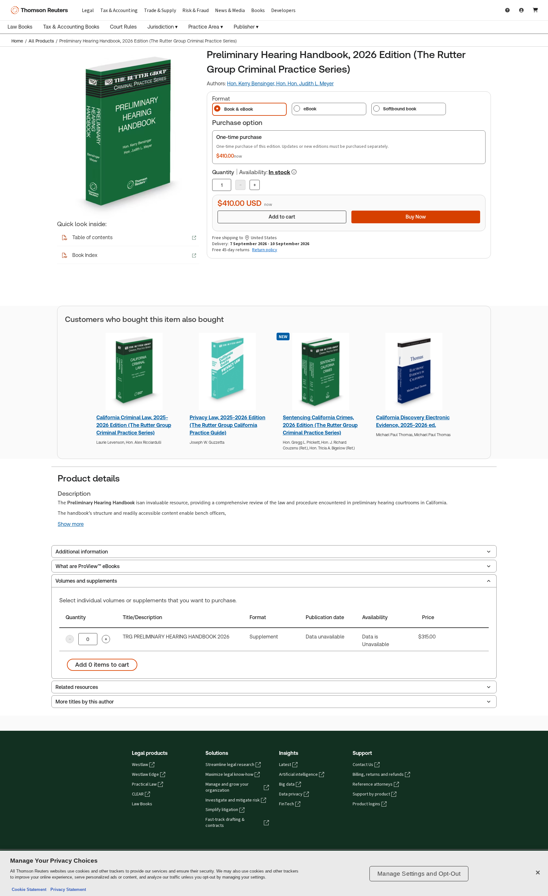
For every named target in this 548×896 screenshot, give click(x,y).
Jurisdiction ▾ (162, 27)
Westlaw (140, 765)
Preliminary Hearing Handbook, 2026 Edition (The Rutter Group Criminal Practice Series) (148, 40)
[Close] (538, 873)
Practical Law (144, 784)
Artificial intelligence (298, 774)
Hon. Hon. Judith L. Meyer (305, 84)
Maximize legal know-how (229, 774)
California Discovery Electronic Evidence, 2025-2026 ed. (413, 421)
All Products (41, 40)
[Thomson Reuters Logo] (40, 10)
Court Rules (123, 27)
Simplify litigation (222, 810)
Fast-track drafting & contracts (225, 822)
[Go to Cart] (535, 10)
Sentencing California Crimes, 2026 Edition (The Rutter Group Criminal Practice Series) (320, 425)
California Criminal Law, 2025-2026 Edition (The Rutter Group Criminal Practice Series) (133, 425)
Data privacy (291, 794)
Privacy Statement (67, 889)
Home (17, 40)
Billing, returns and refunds (378, 774)
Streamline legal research (230, 765)
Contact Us (363, 765)
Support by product (371, 794)
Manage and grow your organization (227, 787)
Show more (71, 524)
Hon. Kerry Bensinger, (251, 84)
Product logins (366, 804)
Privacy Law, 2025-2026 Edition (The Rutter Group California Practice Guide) (227, 425)
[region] (274, 873)
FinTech (286, 804)
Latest (285, 765)
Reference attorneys (373, 784)
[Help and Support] (507, 10)
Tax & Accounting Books (71, 27)
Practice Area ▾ (205, 27)
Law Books (20, 27)
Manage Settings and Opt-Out (418, 873)
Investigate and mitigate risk (233, 800)
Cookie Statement (29, 889)
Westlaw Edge (145, 774)
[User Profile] (521, 10)
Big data (287, 784)
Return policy (264, 250)
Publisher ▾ (246, 27)
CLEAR (138, 794)
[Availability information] (294, 171)
